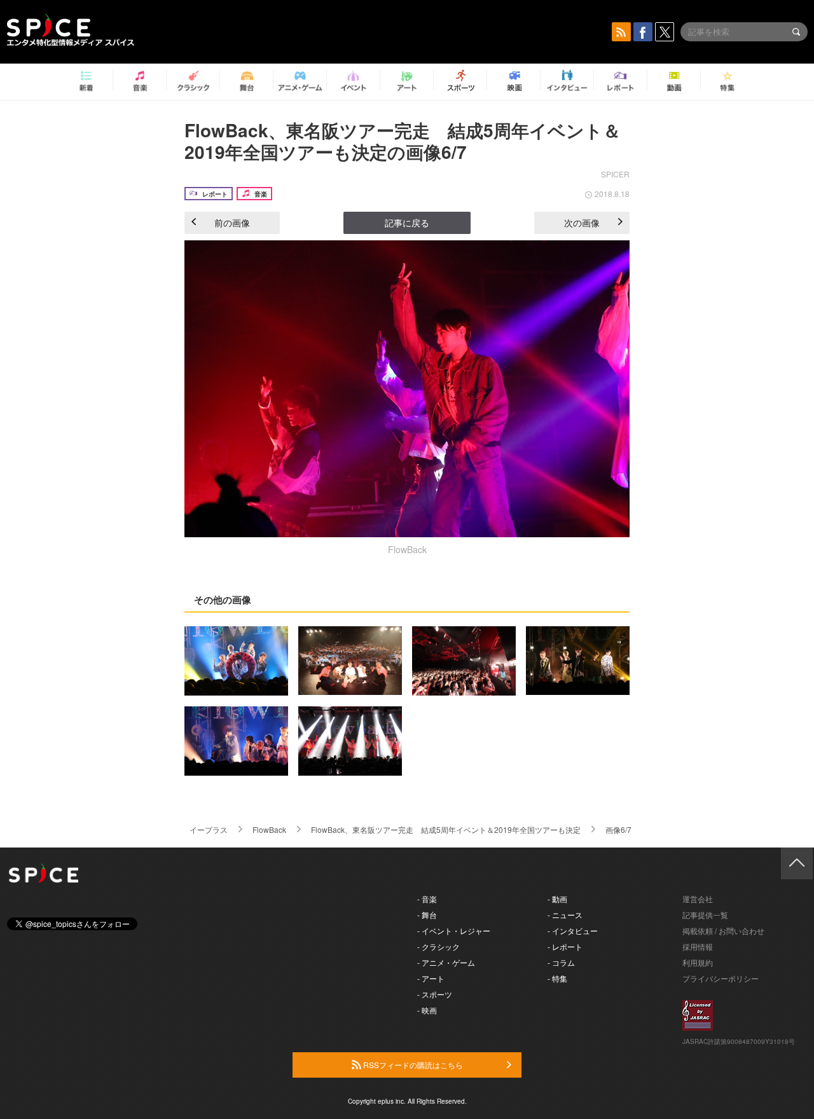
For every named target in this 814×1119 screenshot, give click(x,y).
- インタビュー (573, 930)
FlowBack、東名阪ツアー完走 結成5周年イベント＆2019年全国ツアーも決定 (446, 829)
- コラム (561, 962)
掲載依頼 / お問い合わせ (723, 930)
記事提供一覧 (705, 914)
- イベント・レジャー (453, 930)
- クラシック (438, 946)
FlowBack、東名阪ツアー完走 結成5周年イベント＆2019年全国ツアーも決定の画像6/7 (402, 141)
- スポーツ (434, 994)
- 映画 (427, 1010)
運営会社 (697, 898)
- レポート (565, 946)
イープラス (209, 829)
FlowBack (269, 829)
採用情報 (697, 946)
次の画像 (582, 222)
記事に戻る (407, 222)
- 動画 (557, 898)
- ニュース (565, 914)
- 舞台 (427, 914)
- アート (431, 978)
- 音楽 (427, 898)
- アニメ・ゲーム (446, 962)
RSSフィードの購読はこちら (412, 1064)
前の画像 (232, 222)
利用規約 (697, 962)
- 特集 (557, 978)
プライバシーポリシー (720, 978)
